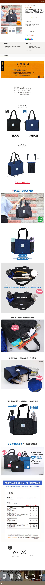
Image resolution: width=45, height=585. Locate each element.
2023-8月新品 (33, 5)
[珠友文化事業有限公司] (41, 1)
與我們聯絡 (32, 35)
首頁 (25, 5)
